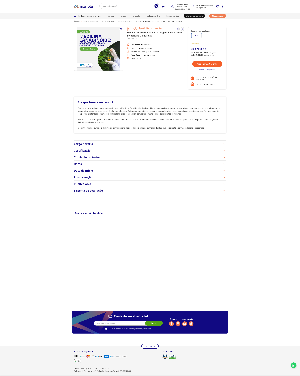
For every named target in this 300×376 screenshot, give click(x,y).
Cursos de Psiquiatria (125, 21)
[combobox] (129, 6)
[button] (182, 29)
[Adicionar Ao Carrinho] (207, 64)
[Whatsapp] (293, 367)
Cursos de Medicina (108, 21)
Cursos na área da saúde (91, 21)
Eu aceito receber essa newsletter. (121, 329)
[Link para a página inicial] (77, 21)
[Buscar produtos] (156, 6)
